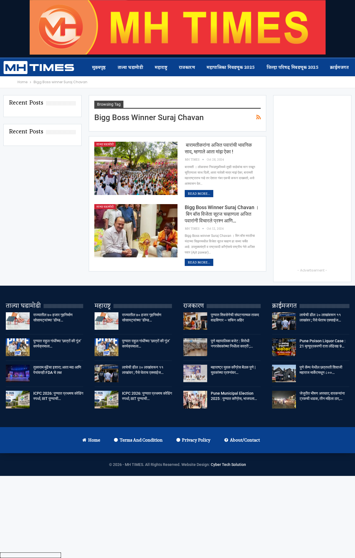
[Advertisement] (312, 184)
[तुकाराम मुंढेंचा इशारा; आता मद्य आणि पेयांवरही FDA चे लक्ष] (18, 373)
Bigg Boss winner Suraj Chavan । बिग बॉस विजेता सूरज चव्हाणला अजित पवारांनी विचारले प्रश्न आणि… (222, 214)
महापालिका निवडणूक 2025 (231, 68)
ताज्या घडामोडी (130, 68)
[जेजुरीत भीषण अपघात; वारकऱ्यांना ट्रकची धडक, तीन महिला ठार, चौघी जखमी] (284, 400)
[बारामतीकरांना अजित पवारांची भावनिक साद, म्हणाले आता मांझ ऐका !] (136, 168)
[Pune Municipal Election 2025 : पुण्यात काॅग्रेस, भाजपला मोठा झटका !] (195, 400)
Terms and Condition (141, 440)
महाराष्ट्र (161, 68)
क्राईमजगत (339, 68)
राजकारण (187, 68)
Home (94, 440)
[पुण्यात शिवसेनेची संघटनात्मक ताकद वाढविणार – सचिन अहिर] (195, 321)
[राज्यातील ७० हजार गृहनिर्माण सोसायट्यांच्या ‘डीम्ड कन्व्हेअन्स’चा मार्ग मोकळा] (18, 321)
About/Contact (245, 440)
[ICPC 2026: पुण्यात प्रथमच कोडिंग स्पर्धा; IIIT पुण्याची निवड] (18, 400)
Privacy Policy (196, 440)
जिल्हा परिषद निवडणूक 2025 (293, 68)
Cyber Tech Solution (228, 464)
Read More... (199, 193)
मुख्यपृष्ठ (99, 68)
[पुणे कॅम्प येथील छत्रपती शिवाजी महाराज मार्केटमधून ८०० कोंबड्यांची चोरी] (284, 373)
